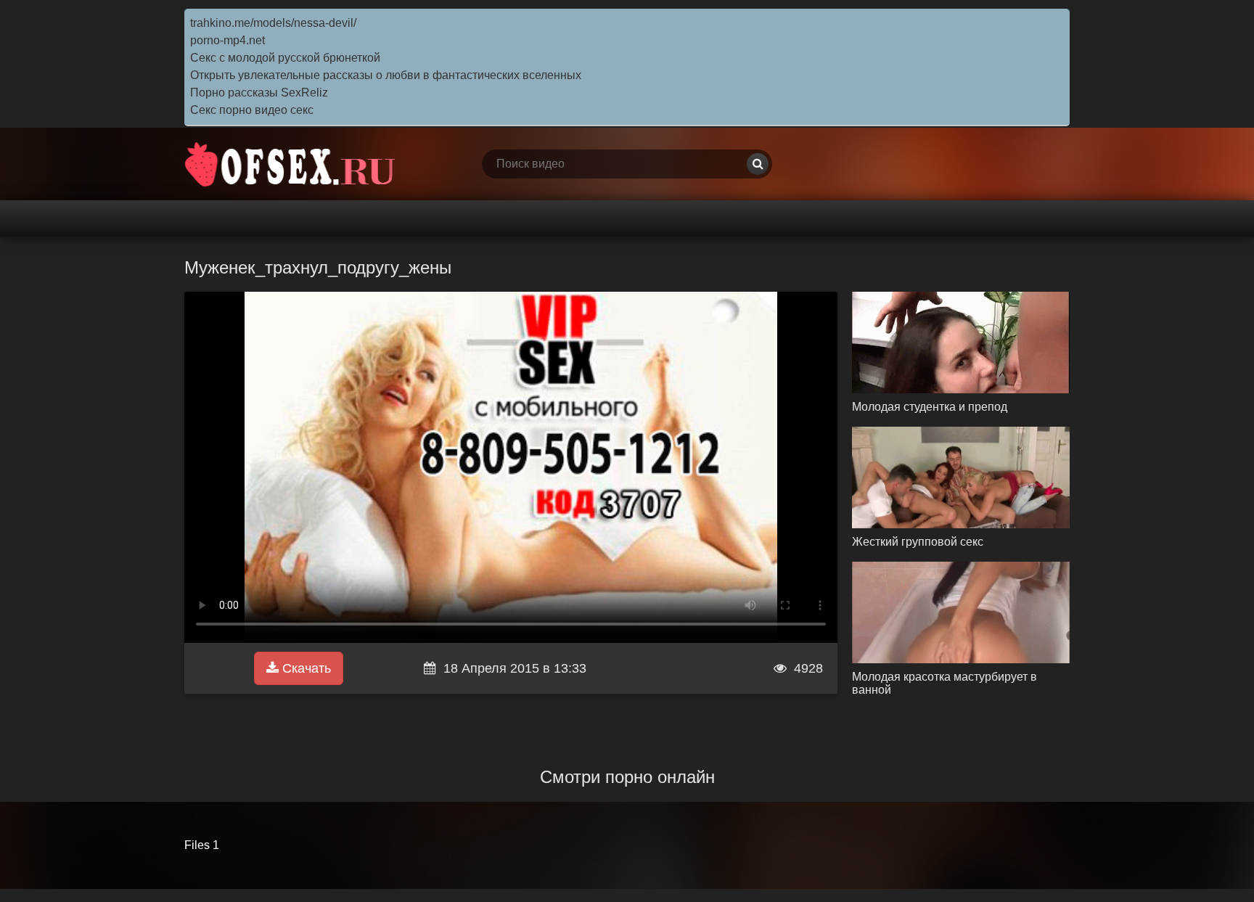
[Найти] (758, 164)
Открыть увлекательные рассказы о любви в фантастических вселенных (385, 75)
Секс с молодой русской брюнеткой (285, 58)
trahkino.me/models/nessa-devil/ (273, 23)
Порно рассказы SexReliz (259, 92)
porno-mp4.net (227, 40)
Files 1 (201, 845)
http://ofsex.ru (293, 164)
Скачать (305, 668)
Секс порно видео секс (252, 110)
